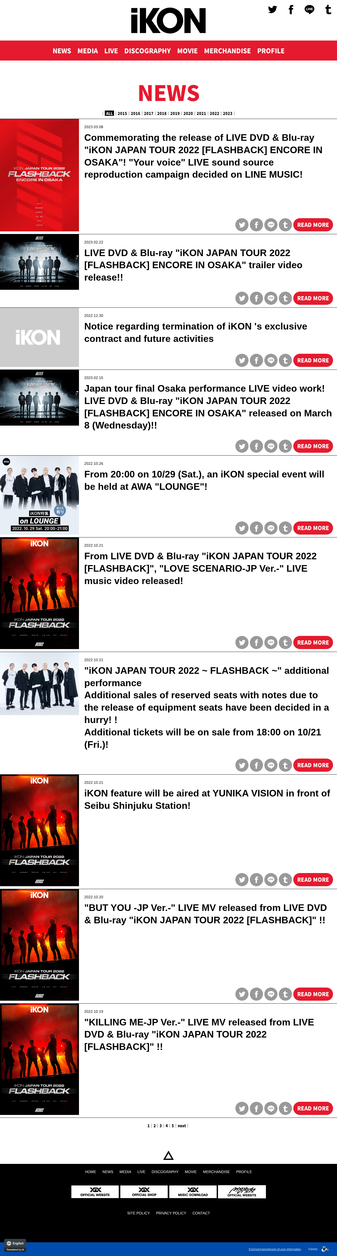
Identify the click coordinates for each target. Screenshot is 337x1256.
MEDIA (87, 50)
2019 (175, 113)
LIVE (111, 50)
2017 (148, 113)
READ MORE (313, 224)
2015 (122, 113)
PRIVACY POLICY (171, 1213)
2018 (162, 113)
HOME (168, 1155)
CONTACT (201, 1213)
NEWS (62, 50)
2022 (214, 113)
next (182, 1125)
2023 (227, 113)
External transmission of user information (275, 1249)
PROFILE (271, 50)
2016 (135, 113)
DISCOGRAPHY (147, 50)
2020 (188, 113)
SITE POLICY (138, 1213)
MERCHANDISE (227, 50)
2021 (201, 113)
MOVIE (187, 50)
